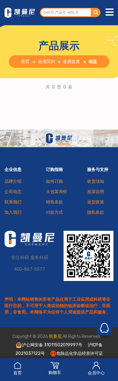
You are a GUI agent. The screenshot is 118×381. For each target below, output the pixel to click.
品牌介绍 (13, 181)
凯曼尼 (55, 336)
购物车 (54, 372)
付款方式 (54, 212)
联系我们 (13, 202)
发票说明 (95, 191)
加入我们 (13, 212)
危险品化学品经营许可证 (79, 353)
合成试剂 (46, 61)
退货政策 (95, 202)
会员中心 (96, 373)
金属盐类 (71, 61)
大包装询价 (56, 191)
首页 (17, 373)
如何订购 (54, 181)
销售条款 (54, 202)
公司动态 (13, 191)
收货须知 (95, 181)
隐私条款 (95, 212)
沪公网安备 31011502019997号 (52, 345)
